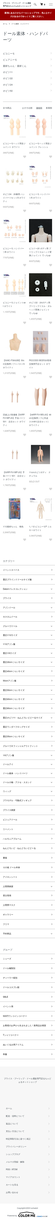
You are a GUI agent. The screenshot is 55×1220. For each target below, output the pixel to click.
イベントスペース (11, 569)
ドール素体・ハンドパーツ (20, 24)
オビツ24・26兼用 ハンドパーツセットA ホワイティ (14, 198)
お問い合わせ (12, 1192)
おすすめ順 (27, 107)
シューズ (7, 958)
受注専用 (7, 895)
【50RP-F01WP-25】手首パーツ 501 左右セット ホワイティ (14, 476)
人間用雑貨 (8, 886)
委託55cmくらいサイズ (13, 736)
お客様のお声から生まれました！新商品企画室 (24, 1025)
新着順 (49, 107)
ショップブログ (13, 1154)
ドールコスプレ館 (11, 987)
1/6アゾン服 (8, 755)
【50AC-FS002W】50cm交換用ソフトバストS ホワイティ (13, 364)
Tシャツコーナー (11, 1034)
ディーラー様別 (10, 977)
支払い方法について (15, 1131)
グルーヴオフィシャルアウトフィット (20, 745)
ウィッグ (7, 791)
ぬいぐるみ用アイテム (13, 1044)
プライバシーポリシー (16, 1146)
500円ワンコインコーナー (15, 1015)
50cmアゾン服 (9, 680)
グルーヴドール (10, 626)
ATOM (14, 1169)
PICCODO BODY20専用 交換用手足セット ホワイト (41, 364)
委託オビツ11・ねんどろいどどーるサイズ (22, 717)
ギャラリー (8, 914)
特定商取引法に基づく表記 (18, 1138)
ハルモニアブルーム (12, 838)
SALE (5, 996)
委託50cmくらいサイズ (13, 690)
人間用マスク (9, 904)
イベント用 (8, 1006)
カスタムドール (10, 616)
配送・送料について (15, 1115)
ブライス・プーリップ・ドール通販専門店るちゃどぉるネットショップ (17, 4)
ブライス (7, 598)
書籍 (5, 857)
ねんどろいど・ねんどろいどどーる (19, 848)
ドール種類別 (9, 968)
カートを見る (12, 1184)
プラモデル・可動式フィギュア (17, 800)
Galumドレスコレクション (15, 588)
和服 (5, 1054)
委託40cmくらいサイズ (13, 671)
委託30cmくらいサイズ (13, 662)
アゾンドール (9, 607)
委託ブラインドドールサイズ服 (17, 579)
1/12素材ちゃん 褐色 (13, 526)
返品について (12, 1123)
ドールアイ (8, 764)
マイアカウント (13, 1176)
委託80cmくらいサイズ (13, 708)
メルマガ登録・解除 (15, 1161)
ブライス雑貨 (9, 809)
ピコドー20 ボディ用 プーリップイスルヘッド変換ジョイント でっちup (40, 252)
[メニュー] (50, 4)
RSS (8, 1169)
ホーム (5, 24)
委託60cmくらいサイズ (13, 699)
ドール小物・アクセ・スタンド (17, 782)
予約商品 (7, 933)
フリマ (6, 924)
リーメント (8, 829)
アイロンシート (10, 876)
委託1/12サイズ (10, 635)
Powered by (12, 1215)
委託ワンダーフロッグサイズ (16, 726)
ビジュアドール (10, 819)
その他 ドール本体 (11, 867)
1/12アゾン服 (9, 644)
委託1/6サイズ (9, 653)
